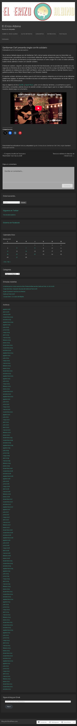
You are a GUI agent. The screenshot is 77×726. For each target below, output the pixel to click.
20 (17, 254)
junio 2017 (6, 514)
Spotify (21, 85)
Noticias (23, 145)
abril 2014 (6, 612)
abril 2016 (6, 550)
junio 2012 (6, 668)
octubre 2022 (7, 394)
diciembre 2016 (8, 530)
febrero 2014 (7, 617)
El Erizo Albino (11, 26)
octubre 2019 (7, 443)
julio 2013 (6, 635)
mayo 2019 (6, 455)
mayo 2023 (6, 384)
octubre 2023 (7, 373)
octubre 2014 (7, 596)
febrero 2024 (7, 366)
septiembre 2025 (8, 322)
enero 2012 (6, 681)
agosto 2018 (6, 478)
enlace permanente (8, 147)
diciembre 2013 (7, 622)
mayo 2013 (6, 640)
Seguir (9, 706)
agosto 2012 (6, 663)
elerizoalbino (24, 50)
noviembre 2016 (8, 532)
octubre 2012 (7, 658)
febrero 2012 (7, 679)
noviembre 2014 (8, 594)
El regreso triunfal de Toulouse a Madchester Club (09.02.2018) (14, 155)
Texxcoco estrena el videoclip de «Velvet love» (63, 155)
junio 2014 (6, 607)
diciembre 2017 (7, 499)
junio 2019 (6, 453)
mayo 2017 (6, 517)
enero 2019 (6, 466)
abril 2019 (6, 458)
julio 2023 (6, 381)
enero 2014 (6, 620)
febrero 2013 (7, 648)
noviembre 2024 (8, 348)
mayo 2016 (6, 548)
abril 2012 (6, 673)
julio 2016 (6, 543)
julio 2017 (6, 512)
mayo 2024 (6, 360)
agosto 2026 (6, 309)
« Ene (4, 262)
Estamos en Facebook (11, 223)
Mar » (9, 262)
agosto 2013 (6, 632)
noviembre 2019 (8, 440)
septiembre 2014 (8, 599)
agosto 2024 (6, 355)
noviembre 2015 (8, 563)
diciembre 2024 (8, 345)
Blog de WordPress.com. (10, 721)
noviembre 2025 (8, 317)
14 (26, 251)
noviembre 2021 (8, 412)
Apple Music (29, 85)
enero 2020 (6, 435)
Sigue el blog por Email (11, 697)
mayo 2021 (6, 419)
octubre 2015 (7, 566)
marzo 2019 (6, 461)
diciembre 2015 (7, 561)
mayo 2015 (6, 579)
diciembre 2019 (7, 437)
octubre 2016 (7, 535)
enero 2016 (6, 558)
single (62, 145)
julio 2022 (6, 401)
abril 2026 (6, 312)
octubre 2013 (7, 627)
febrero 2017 (7, 525)
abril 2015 (6, 581)
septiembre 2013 (8, 630)
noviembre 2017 (8, 502)
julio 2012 (6, 666)
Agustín (35, 145)
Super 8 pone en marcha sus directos (14, 291)
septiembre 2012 (8, 661)
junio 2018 (6, 484)
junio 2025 (6, 330)
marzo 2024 (6, 363)
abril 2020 (6, 427)
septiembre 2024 (8, 353)
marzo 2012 (6, 676)
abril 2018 (6, 489)
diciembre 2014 (7, 591)
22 (35, 254)
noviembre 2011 (8, 686)
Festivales (63, 34)
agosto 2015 (6, 571)
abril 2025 (6, 335)
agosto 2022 (6, 399)
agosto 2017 (6, 509)
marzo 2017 (6, 522)
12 (7, 251)
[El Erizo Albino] (38, 11)
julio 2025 (6, 327)
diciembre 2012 (7, 653)
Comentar (67, 186)
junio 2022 (6, 404)
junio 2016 (6, 545)
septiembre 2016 (8, 538)
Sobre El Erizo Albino (10, 34)
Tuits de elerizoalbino (9, 215)
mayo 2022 (6, 407)
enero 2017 (6, 527)
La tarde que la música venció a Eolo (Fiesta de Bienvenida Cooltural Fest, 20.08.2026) (28, 286)
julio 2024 (6, 358)
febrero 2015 (7, 586)
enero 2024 (6, 368)
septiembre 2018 (8, 476)
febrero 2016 (7, 555)
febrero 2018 (7, 494)
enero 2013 (6, 650)
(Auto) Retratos (26, 34)
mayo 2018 (6, 486)
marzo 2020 (6, 430)
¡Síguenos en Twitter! (10, 211)
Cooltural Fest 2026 (9, 294)
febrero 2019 (7, 463)
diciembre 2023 (7, 371)
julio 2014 (6, 604)
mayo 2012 (6, 671)
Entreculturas (42, 145)
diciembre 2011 (7, 684)
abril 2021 (6, 422)
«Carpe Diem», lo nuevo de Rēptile (13, 296)
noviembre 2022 (8, 391)
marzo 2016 (6, 553)
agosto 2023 (6, 378)
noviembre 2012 (8, 656)
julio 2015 (6, 573)
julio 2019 (6, 450)
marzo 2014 (6, 614)
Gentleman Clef (51, 145)
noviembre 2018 (8, 471)
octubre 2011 (7, 689)
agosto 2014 (6, 602)
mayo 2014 (6, 609)
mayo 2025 (6, 332)
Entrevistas (51, 34)
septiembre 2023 (8, 376)
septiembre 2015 (8, 568)
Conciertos (40, 34)
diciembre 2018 (8, 468)
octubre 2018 (7, 473)
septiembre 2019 (8, 445)
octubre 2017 (7, 504)
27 (17, 257)
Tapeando (5, 39)
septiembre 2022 (8, 396)
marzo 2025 (6, 337)
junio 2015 (6, 576)
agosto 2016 (6, 540)
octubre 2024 (7, 350)
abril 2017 (6, 519)
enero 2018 (6, 496)
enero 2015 (6, 589)
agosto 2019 (6, 448)
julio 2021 (6, 417)
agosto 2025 (6, 324)
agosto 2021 (6, 414)
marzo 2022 (6, 409)
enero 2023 (6, 389)
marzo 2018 (6, 491)
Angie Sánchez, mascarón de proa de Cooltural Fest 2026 (20, 289)
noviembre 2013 (8, 625)
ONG (58, 145)
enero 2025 (6, 342)
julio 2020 (6, 425)
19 (7, 254)
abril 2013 (6, 643)
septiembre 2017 (8, 507)
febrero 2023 (7, 386)
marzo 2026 (6, 314)
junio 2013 (6, 638)
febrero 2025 (7, 340)
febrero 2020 (7, 432)
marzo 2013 (6, 645)
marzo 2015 (6, 584)
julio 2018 (6, 481)
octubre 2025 (7, 319)
